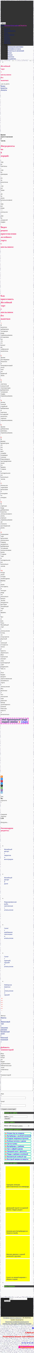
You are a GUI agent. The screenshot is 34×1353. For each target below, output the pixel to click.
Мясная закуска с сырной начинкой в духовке (15, 1255)
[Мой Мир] (2, 783)
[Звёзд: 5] (2, 812)
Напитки (11, 57)
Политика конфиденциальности (17, 1322)
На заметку (12, 59)
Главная (7, 29)
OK (7, 1118)
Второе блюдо (9, 35)
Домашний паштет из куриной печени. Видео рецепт (17, 1209)
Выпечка (7, 43)
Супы (6, 33)
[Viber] (2, 790)
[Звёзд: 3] (2, 808)
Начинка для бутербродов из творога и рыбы (17, 1232)
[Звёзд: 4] (2, 810)
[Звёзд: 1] (2, 804)
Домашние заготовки (15, 47)
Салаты (7, 37)
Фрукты (3, 1018)
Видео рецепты (9, 31)
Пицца (10, 55)
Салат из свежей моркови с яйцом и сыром (16, 1278)
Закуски (7, 41)
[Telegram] (2, 792)
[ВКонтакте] (2, 779)
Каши (10, 53)
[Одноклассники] (2, 777)
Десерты (7, 39)
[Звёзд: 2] (2, 806)
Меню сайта (8, 1126)
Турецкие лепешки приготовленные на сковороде (17, 1185)
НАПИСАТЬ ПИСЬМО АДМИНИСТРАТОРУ (17, 1324)
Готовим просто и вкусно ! (12, 1318)
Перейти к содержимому (10, 25)
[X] (2, 786)
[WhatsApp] (2, 788)
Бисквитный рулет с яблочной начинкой (5, 1037)
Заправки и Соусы (14, 49)
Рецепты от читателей (16, 51)
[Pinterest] (2, 781)
